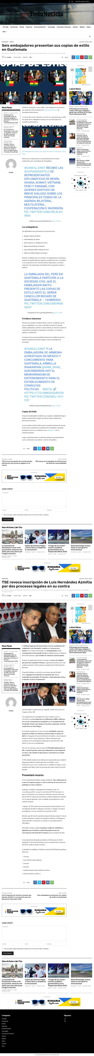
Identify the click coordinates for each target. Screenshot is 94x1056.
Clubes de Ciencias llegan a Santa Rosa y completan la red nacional (84, 152)
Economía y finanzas (9, 126)
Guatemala (5, 41)
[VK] (86, 57)
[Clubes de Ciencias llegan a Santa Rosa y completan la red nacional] (72, 150)
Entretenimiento (8, 141)
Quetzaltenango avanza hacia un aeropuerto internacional (80, 548)
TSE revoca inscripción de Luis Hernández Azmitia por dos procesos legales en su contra (17, 463)
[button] (89, 36)
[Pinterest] (82, 57)
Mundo (12, 41)
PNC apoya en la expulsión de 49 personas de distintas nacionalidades (51, 462)
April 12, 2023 (56, 221)
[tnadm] (3, 57)
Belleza (78, 159)
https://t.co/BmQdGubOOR (44, 393)
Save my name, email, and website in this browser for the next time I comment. (26, 515)
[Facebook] (69, 1)
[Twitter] (72, 1)
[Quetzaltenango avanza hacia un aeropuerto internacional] (81, 537)
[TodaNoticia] (47, 14)
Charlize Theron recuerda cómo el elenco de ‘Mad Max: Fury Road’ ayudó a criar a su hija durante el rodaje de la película (11, 148)
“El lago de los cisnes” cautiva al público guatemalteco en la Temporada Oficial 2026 (57, 549)
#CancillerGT (34, 348)
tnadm (9, 57)
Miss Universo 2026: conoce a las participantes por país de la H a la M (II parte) (84, 163)
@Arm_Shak (51, 367)
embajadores (51, 430)
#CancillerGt (34, 168)
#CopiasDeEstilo (36, 171)
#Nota (47, 389)
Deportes (6, 112)
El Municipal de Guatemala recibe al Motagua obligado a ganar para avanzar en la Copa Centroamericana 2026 (11, 119)
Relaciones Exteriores (50, 110)
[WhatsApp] (90, 57)
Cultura (50, 553)
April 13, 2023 (58, 313)
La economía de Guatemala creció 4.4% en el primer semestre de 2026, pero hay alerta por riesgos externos (11, 133)
